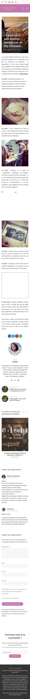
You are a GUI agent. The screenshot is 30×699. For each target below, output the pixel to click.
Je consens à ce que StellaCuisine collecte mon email (15, 647)
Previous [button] (23, 412)
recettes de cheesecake (18, 686)
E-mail (4, 572)
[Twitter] (13, 336)
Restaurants (17, 50)
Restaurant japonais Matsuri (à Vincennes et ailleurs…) (15, 454)
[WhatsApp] (20, 336)
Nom (3, 563)
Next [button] (26, 412)
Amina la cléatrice (13, 476)
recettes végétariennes (22, 677)
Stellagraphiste (23, 693)
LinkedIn (16, 2)
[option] (15, 438)
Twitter (12, 2)
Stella (15, 361)
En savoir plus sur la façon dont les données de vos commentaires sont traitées (14, 614)
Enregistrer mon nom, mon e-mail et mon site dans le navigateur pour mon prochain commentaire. (14, 591)
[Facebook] (9, 336)
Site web (4, 580)
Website (11, 380)
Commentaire (6, 547)
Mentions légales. (17, 695)
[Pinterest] (16, 336)
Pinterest (9, 2)
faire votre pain (19, 681)
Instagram (6, 2)
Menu (26, 8)
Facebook (2, 2)
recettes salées (15, 688)
